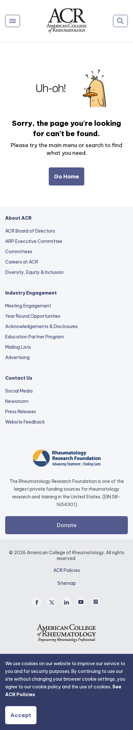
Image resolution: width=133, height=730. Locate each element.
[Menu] (12, 21)
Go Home (66, 176)
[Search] (120, 21)
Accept (20, 715)
